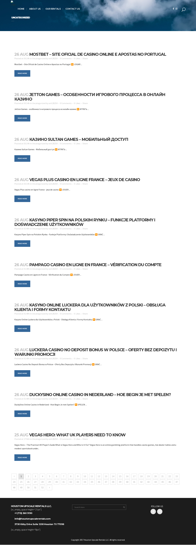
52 (42, 487)
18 (141, 476)
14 (113, 476)
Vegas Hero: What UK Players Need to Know (77, 434)
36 (99, 481)
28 (42, 481)
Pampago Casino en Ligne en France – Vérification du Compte (95, 264)
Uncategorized (39, 58)
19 (148, 476)
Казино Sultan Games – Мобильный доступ (78, 139)
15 (120, 476)
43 (148, 481)
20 (155, 476)
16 (127, 476)
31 (63, 481)
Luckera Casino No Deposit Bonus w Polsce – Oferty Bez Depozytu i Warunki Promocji (95, 352)
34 (85, 481)
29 (49, 481)
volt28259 (53, 58)
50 (28, 487)
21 (162, 476)
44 (155, 481)
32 (70, 481)
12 (99, 476)
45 (162, 481)
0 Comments (66, 58)
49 (21, 487)
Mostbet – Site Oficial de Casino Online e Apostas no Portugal (97, 54)
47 (176, 481)
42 (141, 481)
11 (92, 476)
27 (35, 481)
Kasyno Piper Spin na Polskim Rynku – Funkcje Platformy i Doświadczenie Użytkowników (84, 222)
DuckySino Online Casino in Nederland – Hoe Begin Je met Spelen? (100, 394)
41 (134, 481)
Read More (22, 73)
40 (127, 481)
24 (14, 481)
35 (92, 481)
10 (85, 476)
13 (106, 476)
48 (14, 487)
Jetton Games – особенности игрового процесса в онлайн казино (89, 97)
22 (169, 476)
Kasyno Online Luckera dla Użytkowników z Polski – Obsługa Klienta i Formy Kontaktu (89, 307)
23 (176, 476)
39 (120, 481)
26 (28, 481)
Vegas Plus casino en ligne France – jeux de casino (84, 179)
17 (134, 476)
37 (106, 481)
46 (169, 481)
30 (56, 481)
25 (21, 481)
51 (35, 487)
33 (78, 481)
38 (113, 481)
